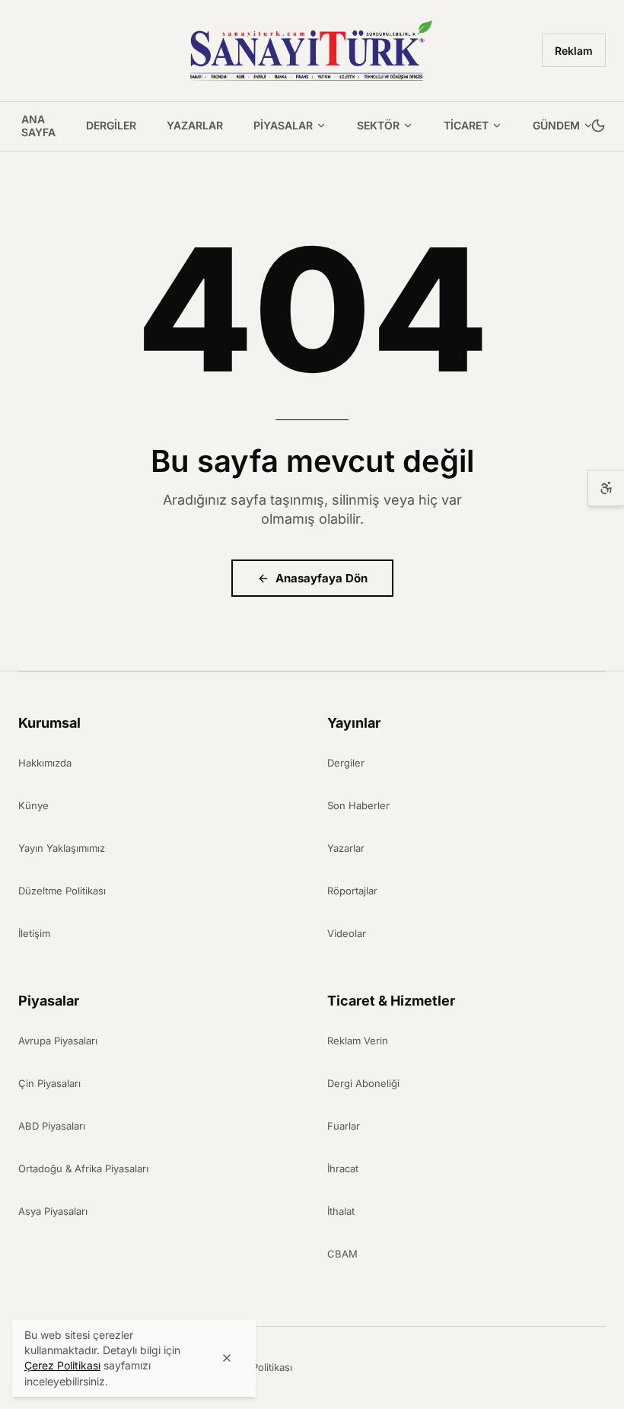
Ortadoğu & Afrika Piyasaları (83, 1168)
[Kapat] (227, 1358)
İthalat (341, 1211)
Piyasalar (283, 125)
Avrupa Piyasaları (57, 1040)
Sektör (378, 125)
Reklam (574, 50)
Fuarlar (343, 1126)
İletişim (34, 933)
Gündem (556, 125)
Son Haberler (358, 805)
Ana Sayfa (38, 126)
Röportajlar (352, 891)
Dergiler (111, 125)
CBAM (342, 1254)
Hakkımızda (45, 763)
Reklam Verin (357, 1040)
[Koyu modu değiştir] (598, 126)
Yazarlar (195, 125)
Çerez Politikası (256, 1367)
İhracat (342, 1168)
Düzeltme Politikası (62, 891)
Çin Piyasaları (49, 1083)
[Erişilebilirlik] (605, 488)
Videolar (346, 933)
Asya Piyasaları (53, 1211)
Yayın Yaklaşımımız (61, 848)
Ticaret (466, 125)
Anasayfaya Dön (321, 578)
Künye (33, 805)
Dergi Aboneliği (363, 1083)
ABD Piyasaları (51, 1126)
